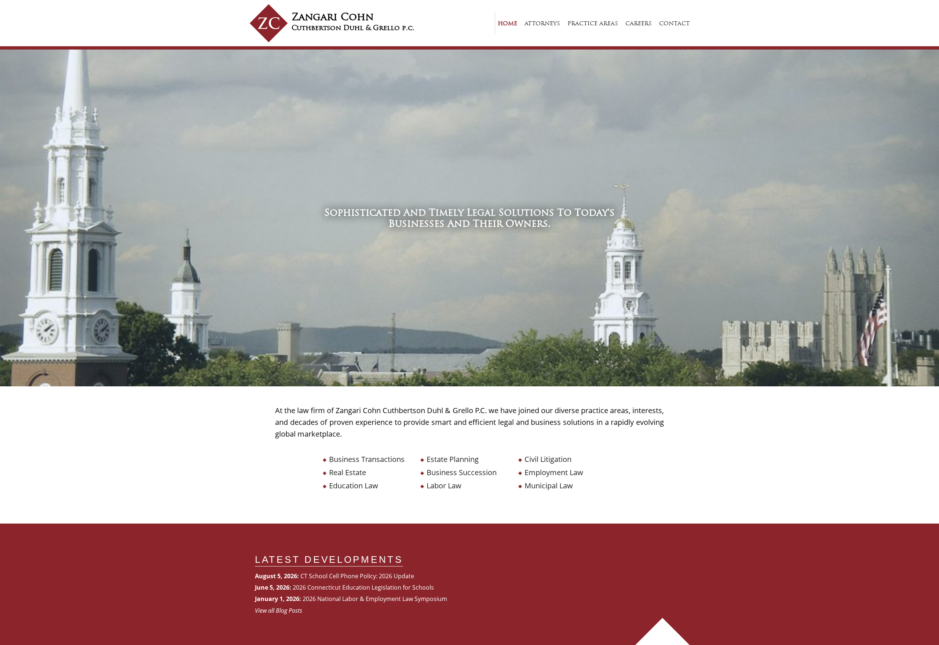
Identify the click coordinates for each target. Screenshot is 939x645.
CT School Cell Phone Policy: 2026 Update (357, 576)
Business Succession (462, 472)
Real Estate (347, 472)
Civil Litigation (548, 459)
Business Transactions (367, 459)
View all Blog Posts (278, 610)
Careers (638, 23)
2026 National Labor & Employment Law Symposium (375, 599)
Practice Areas (592, 23)
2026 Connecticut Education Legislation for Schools (363, 587)
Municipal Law (549, 486)
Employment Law (554, 472)
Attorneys (542, 23)
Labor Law (444, 486)
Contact (674, 23)
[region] (469, 218)
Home (507, 23)
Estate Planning (453, 459)
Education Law (353, 486)
